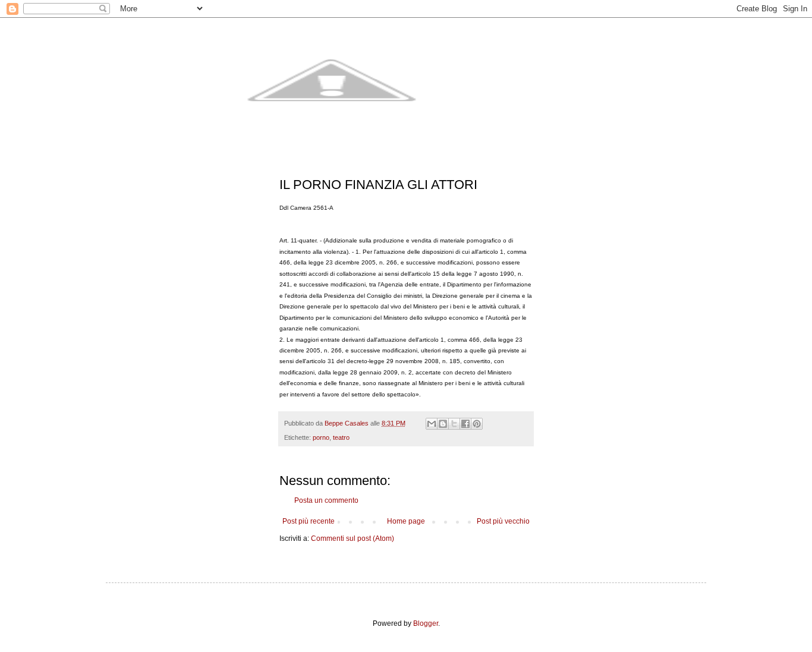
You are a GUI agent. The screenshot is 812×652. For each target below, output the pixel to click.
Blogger (425, 623)
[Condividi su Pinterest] (477, 424)
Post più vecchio (503, 521)
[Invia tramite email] (432, 424)
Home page (406, 521)
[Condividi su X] (454, 424)
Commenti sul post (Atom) (352, 538)
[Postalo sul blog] (443, 424)
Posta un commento (326, 500)
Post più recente (308, 521)
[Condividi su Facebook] (465, 424)
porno (321, 437)
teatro (341, 437)
